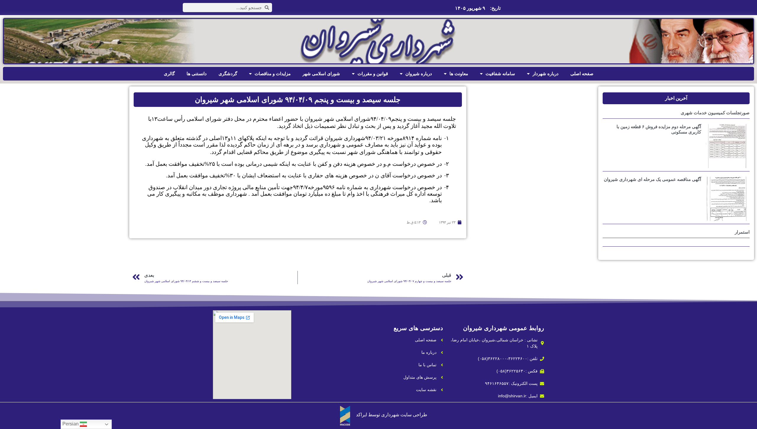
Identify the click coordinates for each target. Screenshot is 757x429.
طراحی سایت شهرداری (404, 414)
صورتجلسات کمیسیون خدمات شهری (715, 112)
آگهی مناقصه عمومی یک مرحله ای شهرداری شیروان (652, 179)
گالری (169, 73)
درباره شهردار (546, 73)
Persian (71, 423)
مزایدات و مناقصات (273, 73)
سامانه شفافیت (500, 73)
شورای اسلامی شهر (321, 73)
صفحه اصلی (581, 73)
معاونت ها (458, 73)
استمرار (742, 231)
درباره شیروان (418, 73)
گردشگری (228, 73)
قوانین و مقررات (373, 73)
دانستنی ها (197, 73)
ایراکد (361, 414)
